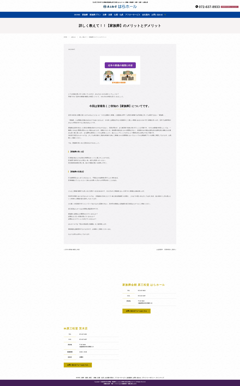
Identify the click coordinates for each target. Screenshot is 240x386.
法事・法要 (107, 15)
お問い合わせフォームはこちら (136, 311)
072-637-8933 (209, 7)
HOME (77, 15)
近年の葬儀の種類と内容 (72, 249)
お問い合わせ (157, 15)
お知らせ (73, 37)
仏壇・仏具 (118, 15)
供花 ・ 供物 (92, 377)
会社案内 (146, 15)
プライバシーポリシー (148, 377)
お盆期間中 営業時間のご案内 (165, 249)
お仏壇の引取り (109, 377)
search (165, 14)
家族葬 (85, 15)
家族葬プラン (95, 15)
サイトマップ (160, 377)
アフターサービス (132, 15)
